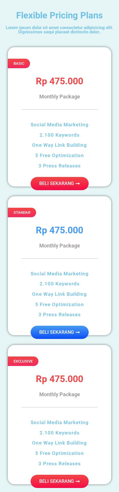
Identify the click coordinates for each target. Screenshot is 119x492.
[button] (19, 63)
